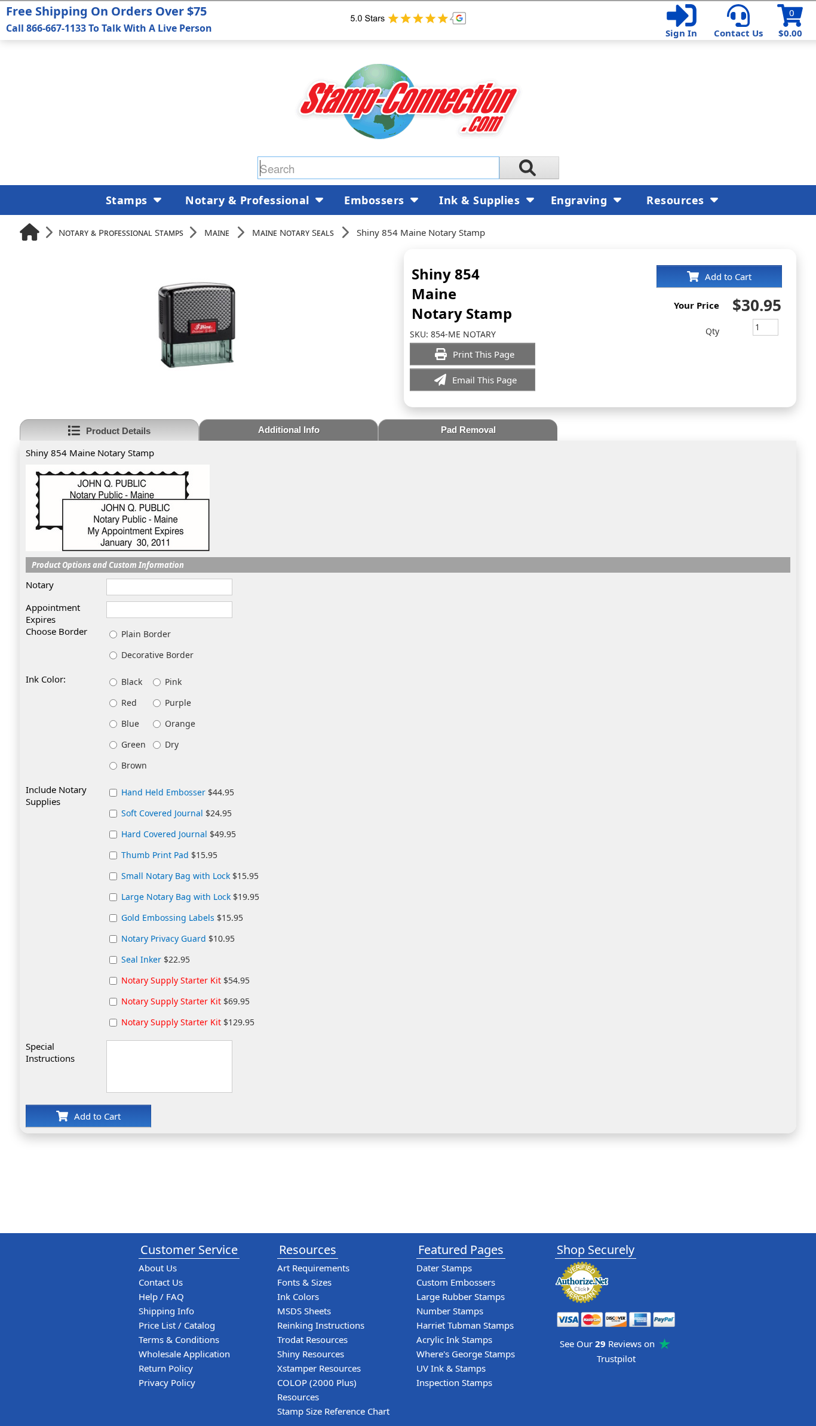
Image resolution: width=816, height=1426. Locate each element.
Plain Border (146, 634)
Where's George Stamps (465, 1354)
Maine (216, 232)
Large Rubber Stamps (460, 1296)
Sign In (681, 33)
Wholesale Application (184, 1354)
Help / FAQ (161, 1296)
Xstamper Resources (319, 1368)
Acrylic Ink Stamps (454, 1339)
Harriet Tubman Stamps (465, 1325)
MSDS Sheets (304, 1311)
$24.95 (176, 813)
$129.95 (187, 1022)
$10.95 (178, 938)
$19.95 (190, 896)
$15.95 (169, 854)
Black (131, 681)
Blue (130, 723)
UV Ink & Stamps (451, 1368)
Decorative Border (157, 654)
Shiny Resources (310, 1354)
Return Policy (166, 1368)
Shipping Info (166, 1311)
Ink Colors (298, 1296)
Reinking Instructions (320, 1325)
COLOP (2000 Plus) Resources (317, 1389)
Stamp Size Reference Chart (333, 1411)
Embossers (375, 200)
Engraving (581, 200)
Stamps (128, 200)
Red (129, 702)
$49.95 (178, 834)
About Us (158, 1268)
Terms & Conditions (179, 1339)
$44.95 (177, 792)
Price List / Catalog (177, 1325)
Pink (173, 681)
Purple (178, 702)
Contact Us (738, 33)
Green (133, 744)
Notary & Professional (248, 200)
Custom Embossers (455, 1282)
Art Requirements (313, 1268)
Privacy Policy (167, 1382)
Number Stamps (449, 1311)
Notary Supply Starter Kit (171, 980)
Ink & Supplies (481, 200)
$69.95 (185, 1001)
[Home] (29, 232)
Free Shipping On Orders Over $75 (109, 19)
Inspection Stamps (454, 1382)
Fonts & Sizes (304, 1282)
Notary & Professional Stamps (121, 232)
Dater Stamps (444, 1268)
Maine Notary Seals (293, 232)
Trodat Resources (312, 1339)
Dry (172, 744)
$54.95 (185, 980)
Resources (676, 200)
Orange (180, 723)
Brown (134, 765)
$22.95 (155, 959)
